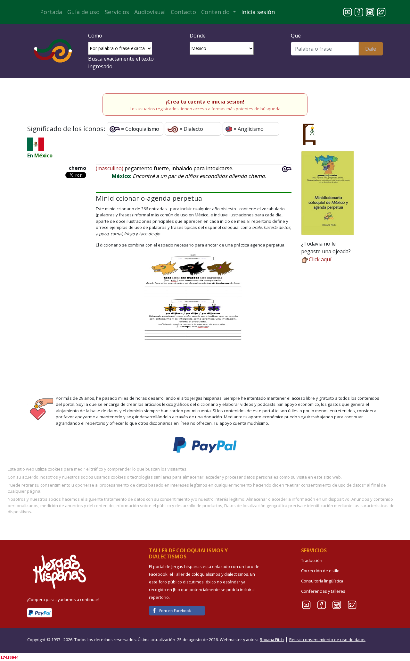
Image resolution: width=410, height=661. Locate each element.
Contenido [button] (216, 12)
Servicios (117, 12)
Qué (296, 35)
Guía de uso (83, 12)
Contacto (183, 12)
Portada (51, 12)
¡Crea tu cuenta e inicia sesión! (205, 101)
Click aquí (320, 259)
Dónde (198, 35)
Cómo (95, 35)
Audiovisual (150, 12)
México (43, 155)
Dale (370, 48)
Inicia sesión (258, 12)
